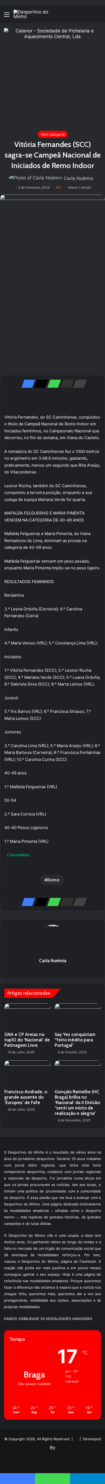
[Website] (52, 970)
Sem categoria (53, 134)
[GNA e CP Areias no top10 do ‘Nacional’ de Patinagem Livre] (27, 1016)
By (52, 1447)
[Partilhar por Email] (65, 384)
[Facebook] (26, 384)
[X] (39, 384)
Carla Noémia (78, 178)
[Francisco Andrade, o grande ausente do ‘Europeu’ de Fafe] (27, 1073)
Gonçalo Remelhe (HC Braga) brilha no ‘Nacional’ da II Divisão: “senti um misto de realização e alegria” (78, 1102)
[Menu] (6, 16)
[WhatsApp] (52, 384)
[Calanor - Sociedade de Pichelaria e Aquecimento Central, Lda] (52, 76)
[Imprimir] (78, 384)
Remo (53, 880)
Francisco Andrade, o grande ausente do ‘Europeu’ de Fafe (25, 1097)
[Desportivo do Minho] (35, 14)
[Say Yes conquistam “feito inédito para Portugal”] (78, 1016)
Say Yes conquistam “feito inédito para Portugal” (75, 1040)
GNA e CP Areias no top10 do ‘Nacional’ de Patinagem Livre (27, 1040)
